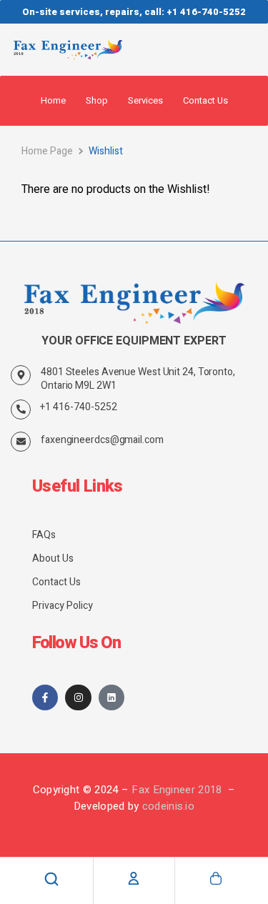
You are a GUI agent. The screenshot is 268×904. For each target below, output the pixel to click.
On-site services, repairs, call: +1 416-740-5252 (134, 12)
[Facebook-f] (45, 697)
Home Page (47, 151)
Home (53, 100)
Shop (97, 100)
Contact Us (205, 100)
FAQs (44, 534)
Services (145, 100)
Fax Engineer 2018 (177, 790)
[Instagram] (78, 697)
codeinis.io (168, 806)
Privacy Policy (62, 605)
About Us (53, 558)
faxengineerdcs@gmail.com (102, 439)
